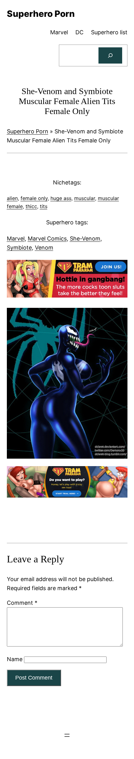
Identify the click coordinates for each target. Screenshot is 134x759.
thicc (31, 206)
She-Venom (85, 238)
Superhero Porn (27, 131)
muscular (84, 198)
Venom (44, 247)
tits (43, 206)
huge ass (60, 198)
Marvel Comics (47, 238)
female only (34, 198)
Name (14, 659)
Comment (22, 602)
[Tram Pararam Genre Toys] (67, 495)
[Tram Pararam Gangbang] (67, 295)
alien (12, 198)
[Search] (110, 55)
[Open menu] (67, 735)
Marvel (16, 238)
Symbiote (19, 247)
